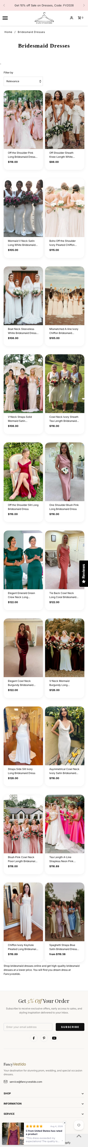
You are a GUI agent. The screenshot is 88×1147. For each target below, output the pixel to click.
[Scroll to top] (79, 1136)
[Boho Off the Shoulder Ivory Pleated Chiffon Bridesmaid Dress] (64, 207)
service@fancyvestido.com (26, 1081)
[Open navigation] (17, 18)
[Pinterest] (44, 1038)
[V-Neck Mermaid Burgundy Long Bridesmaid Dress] (64, 647)
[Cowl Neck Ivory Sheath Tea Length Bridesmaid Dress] (64, 383)
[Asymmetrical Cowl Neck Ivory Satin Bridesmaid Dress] (64, 735)
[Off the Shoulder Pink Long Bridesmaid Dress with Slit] (23, 119)
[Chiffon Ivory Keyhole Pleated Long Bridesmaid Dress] (23, 911)
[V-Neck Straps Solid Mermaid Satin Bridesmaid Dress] (23, 383)
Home (8, 32)
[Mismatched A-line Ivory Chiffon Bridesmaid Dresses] (64, 295)
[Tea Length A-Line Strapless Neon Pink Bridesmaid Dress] (64, 824)
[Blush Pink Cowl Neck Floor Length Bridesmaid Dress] (23, 824)
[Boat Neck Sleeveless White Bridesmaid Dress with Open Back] (23, 295)
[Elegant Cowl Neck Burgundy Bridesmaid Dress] (23, 647)
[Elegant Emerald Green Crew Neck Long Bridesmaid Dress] (23, 560)
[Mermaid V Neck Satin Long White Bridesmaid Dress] (23, 207)
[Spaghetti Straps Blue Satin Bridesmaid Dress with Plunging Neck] (64, 911)
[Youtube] (54, 1038)
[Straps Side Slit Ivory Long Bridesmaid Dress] (23, 735)
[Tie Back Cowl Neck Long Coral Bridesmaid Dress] (64, 560)
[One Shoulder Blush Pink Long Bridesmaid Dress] (64, 471)
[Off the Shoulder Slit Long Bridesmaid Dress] (23, 471)
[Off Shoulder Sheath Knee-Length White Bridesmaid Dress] (64, 119)
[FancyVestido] (44, 18)
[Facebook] (34, 1038)
